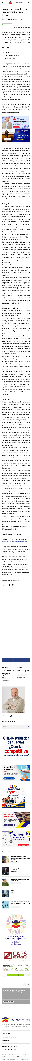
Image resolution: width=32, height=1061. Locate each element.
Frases (12, 892)
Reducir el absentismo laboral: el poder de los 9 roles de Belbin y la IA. (20, 903)
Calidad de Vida (14, 861)
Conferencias (23, 1054)
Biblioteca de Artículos (21, 1056)
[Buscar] (28, 726)
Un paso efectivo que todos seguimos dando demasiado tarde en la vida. (20, 858)
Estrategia (4, 677)
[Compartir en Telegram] (9, 585)
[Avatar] (5, 893)
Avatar (12, 890)
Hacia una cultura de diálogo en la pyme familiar (19, 879)
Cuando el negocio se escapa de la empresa (19, 868)
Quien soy (4, 1054)
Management (14, 871)
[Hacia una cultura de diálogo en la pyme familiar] (5, 882)
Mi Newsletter (5, 1040)
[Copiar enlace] (12, 585)
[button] (3, 3)
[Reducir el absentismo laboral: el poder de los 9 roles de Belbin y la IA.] (5, 904)
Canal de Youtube (6, 1033)
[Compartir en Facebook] (3, 585)
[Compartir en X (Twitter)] (6, 585)
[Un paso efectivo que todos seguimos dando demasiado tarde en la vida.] (5, 859)
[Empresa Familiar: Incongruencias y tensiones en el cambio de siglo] (16, 996)
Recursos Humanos (22, 674)
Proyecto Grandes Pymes (9, 1037)
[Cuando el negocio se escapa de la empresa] (5, 871)
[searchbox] (14, 727)
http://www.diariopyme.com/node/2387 (14, 541)
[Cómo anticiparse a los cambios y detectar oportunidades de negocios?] (9, 674)
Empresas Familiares (7, 19)
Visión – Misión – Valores (13, 1054)
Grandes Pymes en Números (8, 1056)
